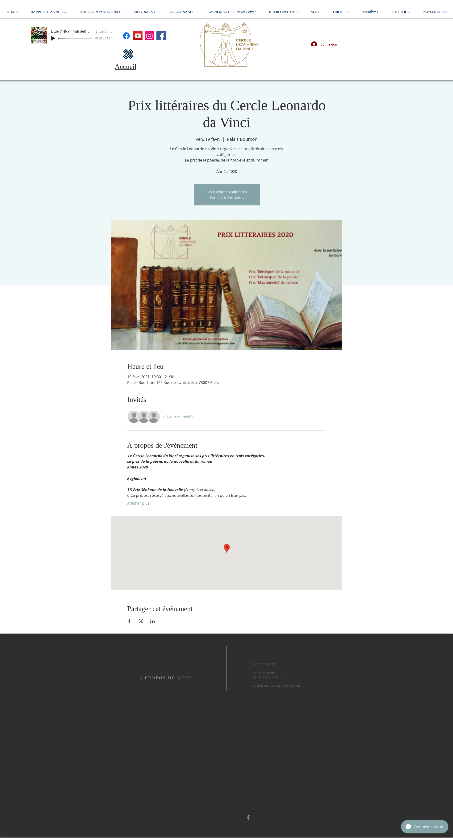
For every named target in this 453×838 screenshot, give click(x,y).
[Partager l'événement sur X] (141, 621)
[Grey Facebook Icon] (248, 817)
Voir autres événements (227, 198)
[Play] (53, 38)
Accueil (125, 66)
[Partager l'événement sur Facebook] (129, 621)
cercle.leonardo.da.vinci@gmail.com (276, 685)
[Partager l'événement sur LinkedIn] (152, 621)
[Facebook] (161, 35)
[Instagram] (149, 35)
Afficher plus (138, 503)
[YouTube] (138, 35)
